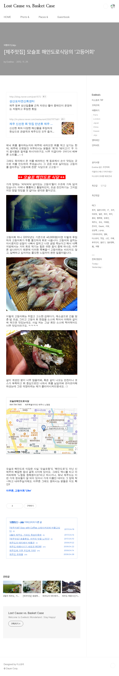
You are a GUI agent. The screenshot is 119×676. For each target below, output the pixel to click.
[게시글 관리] (20, 506)
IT (108, 210)
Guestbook (63, 17)
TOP (112, 665)
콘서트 (94, 226)
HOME (7, 17)
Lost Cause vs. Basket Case (29, 6)
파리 (105, 214)
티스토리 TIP (97, 100)
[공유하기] (16, 506)
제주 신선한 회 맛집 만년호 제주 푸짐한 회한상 (31, 124)
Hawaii (96, 131)
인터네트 (95, 145)
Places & (43, 17)
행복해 (99, 218)
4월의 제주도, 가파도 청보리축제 (25, 534)
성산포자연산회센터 (22, 101)
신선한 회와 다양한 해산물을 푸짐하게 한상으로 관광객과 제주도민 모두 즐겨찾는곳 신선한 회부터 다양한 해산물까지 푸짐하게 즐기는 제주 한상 (32, 129)
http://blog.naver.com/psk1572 (25, 96)
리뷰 (107, 226)
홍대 (93, 218)
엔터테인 (95, 140)
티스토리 (95, 238)
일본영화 (110, 242)
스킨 (107, 238)
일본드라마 (101, 210)
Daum (101, 226)
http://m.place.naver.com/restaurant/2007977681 (34, 119)
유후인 (106, 218)
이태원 (106, 222)
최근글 (94, 185)
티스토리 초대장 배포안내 (102, 176)
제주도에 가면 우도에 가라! (22, 550)
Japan (96, 123)
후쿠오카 (95, 242)
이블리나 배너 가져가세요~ (102, 172)
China (95, 127)
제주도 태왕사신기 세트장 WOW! (25, 546)
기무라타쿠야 (97, 234)
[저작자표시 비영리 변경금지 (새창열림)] (40, 506)
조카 (112, 210)
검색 (105, 6)
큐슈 (100, 222)
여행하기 (14, 522)
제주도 (94, 222)
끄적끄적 (95, 105)
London (96, 119)
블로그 (103, 242)
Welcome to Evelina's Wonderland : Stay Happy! (31, 617)
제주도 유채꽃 (16, 554)
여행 (97, 246)
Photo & (24, 17)
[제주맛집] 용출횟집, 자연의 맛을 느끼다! (29, 538)
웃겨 (93, 210)
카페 (112, 238)
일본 (100, 214)
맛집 (102, 238)
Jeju (22, 522)
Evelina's (96, 95)
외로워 (94, 214)
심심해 (94, 230)
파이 (110, 214)
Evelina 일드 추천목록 (101, 167)
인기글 (103, 185)
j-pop (101, 230)
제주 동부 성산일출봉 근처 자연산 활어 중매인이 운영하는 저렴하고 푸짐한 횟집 (40, 107)
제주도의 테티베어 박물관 (22, 542)
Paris (95, 115)
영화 (105, 234)
